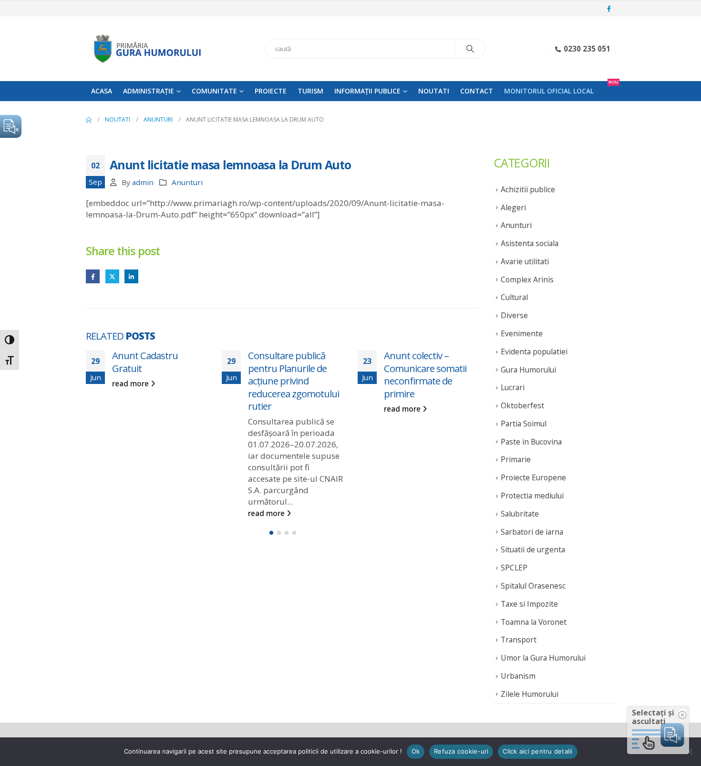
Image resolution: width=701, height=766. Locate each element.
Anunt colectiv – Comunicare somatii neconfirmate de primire (425, 374)
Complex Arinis (527, 279)
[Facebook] (609, 9)
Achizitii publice (528, 189)
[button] (271, 532)
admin (143, 182)
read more (131, 383)
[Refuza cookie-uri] (689, 751)
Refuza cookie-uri (461, 751)
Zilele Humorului (529, 694)
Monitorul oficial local (549, 90)
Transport (518, 639)
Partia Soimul (523, 423)
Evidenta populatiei (534, 351)
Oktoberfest (522, 405)
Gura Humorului (528, 369)
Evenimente (522, 333)
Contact (476, 90)
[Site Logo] (145, 48)
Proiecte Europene (533, 477)
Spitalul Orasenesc (533, 585)
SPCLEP (514, 567)
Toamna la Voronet (534, 622)
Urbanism (518, 676)
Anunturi (187, 182)
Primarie (516, 459)
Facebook (93, 276)
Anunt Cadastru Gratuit (145, 362)
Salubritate (520, 513)
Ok (416, 751)
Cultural (514, 297)
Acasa (101, 90)
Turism (310, 90)
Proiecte (271, 90)
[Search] (470, 48)
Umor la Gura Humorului (543, 657)
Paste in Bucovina (531, 441)
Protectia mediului (532, 495)
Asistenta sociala (529, 243)
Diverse (514, 315)
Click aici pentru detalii (537, 751)
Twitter (112, 276)
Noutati (433, 90)
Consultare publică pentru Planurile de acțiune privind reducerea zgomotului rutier (293, 381)
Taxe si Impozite (529, 604)
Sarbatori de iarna (532, 532)
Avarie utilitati (525, 261)
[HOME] (89, 119)
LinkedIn (131, 276)
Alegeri (513, 207)
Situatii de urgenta (533, 549)
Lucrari (513, 387)
